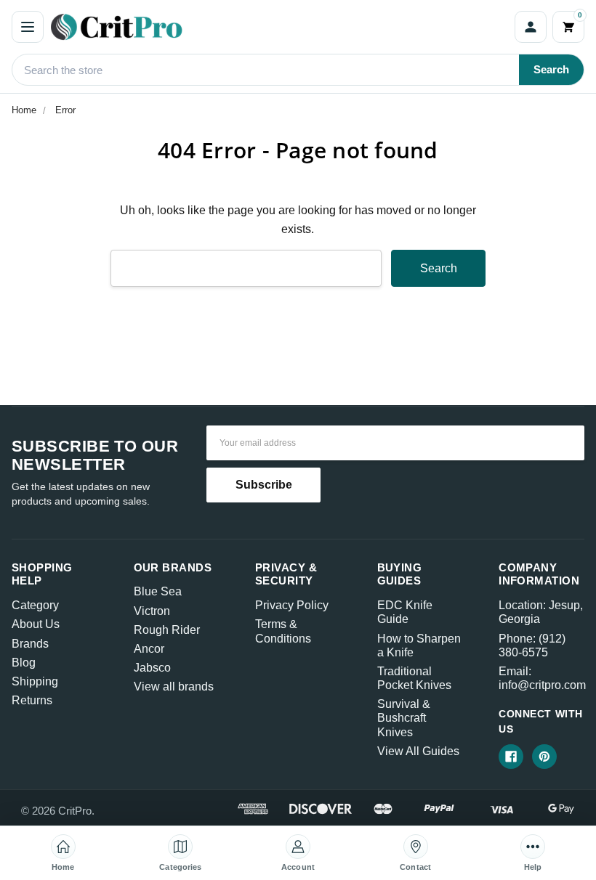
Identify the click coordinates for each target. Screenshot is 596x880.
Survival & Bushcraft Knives (403, 718)
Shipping (35, 681)
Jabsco (152, 667)
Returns (32, 700)
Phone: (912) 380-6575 (532, 645)
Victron (152, 611)
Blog (24, 662)
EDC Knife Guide (404, 612)
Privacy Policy (292, 605)
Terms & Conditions (283, 631)
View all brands (174, 686)
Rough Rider (167, 630)
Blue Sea (158, 591)
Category (35, 605)
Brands (30, 643)
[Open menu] (28, 27)
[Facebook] (511, 756)
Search (551, 69)
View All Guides (418, 751)
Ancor (149, 649)
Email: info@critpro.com (542, 678)
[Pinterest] (544, 756)
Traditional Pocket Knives (414, 678)
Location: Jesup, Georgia (541, 612)
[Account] (531, 27)
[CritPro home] (279, 26)
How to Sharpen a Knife (419, 645)
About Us (36, 624)
